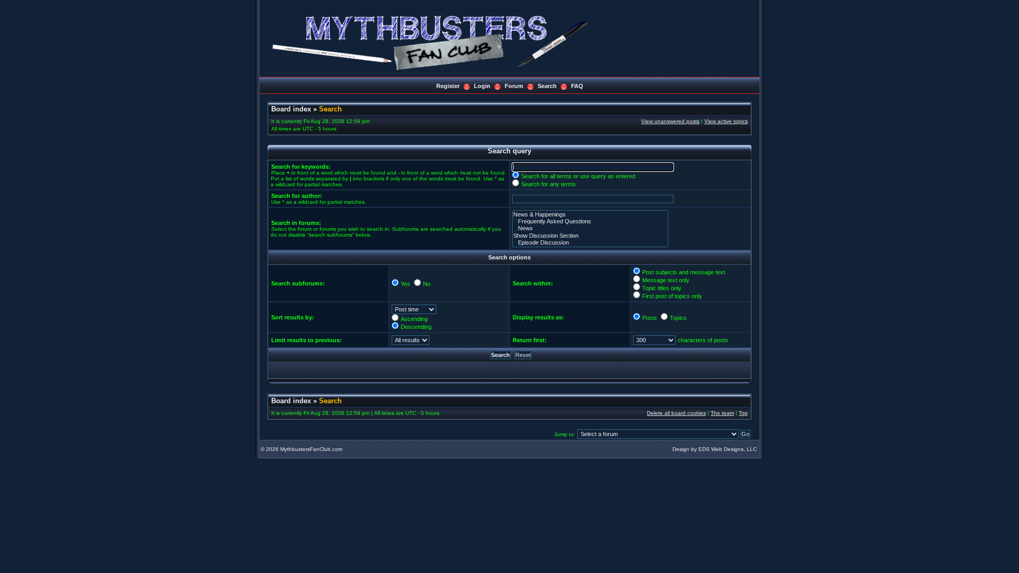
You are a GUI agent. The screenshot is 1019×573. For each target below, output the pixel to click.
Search (547, 86)
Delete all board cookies (676, 413)
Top (743, 413)
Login (482, 86)
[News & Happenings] (590, 214)
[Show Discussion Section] (590, 235)
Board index (291, 109)
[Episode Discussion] (590, 242)
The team (722, 413)
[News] (590, 228)
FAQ (577, 86)
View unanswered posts (670, 121)
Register (448, 86)
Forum (514, 86)
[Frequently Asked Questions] (590, 221)
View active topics (726, 121)
